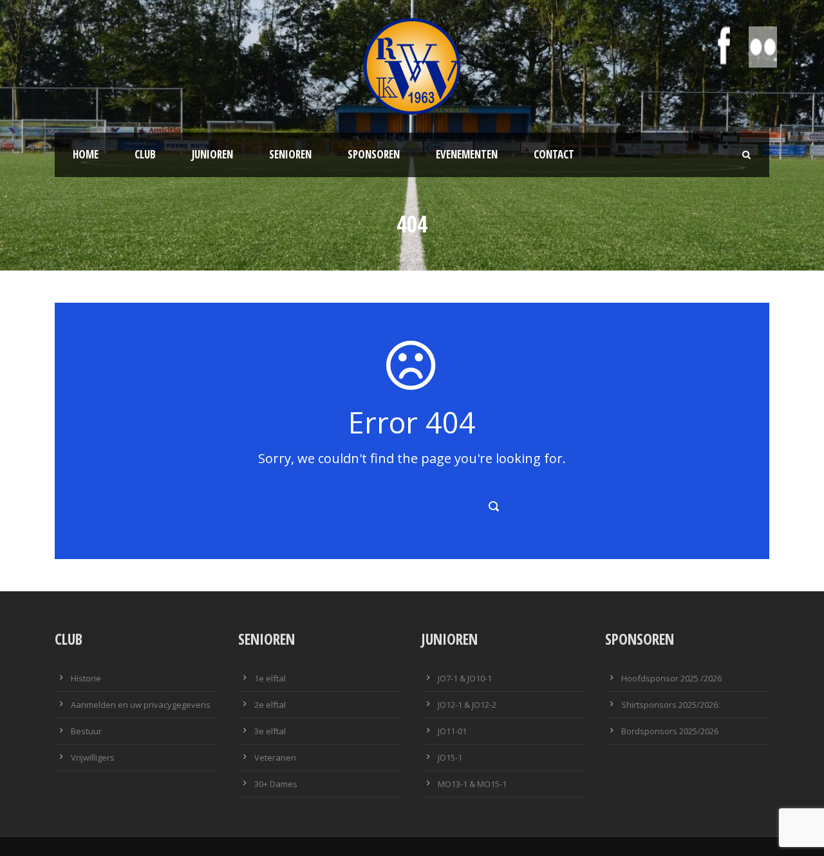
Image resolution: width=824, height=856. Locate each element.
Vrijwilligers (93, 757)
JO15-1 (450, 757)
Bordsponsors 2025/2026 (669, 731)
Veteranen (275, 757)
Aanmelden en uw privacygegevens (141, 704)
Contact (554, 154)
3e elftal (270, 731)
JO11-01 (452, 731)
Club (145, 154)
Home (85, 154)
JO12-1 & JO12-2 (467, 704)
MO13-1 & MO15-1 (472, 784)
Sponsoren (374, 154)
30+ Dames (275, 784)
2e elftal (270, 704)
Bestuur (86, 731)
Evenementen (467, 154)
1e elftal (270, 678)
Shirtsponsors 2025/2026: (670, 704)
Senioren (290, 154)
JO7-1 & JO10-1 (465, 678)
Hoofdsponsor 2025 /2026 (671, 678)
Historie (86, 678)
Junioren (212, 154)
